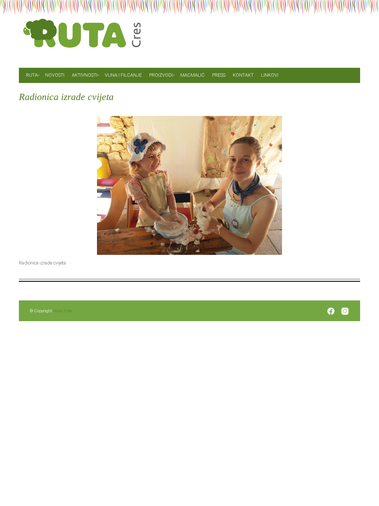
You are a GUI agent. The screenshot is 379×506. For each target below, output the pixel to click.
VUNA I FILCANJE (123, 75)
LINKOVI (269, 75)
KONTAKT (243, 75)
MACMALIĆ (192, 75)
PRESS (218, 75)
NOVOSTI (54, 75)
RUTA (32, 75)
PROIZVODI (161, 75)
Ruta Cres (62, 310)
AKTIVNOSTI (84, 75)
